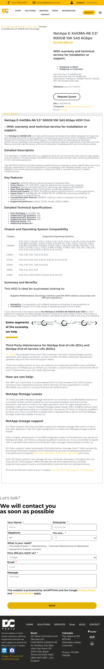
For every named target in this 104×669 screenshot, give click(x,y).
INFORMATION (68, 11)
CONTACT (45, 14)
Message (12, 572)
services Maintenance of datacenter (69, 546)
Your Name (14, 522)
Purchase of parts (19, 546)
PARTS (55, 11)
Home (4, 26)
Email (11, 562)
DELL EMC (55, 453)
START (18, 11)
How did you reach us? (21, 552)
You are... (58, 533)
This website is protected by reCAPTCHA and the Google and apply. (51, 592)
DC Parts (10, 354)
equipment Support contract (25, 549)
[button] (100, 12)
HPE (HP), (44, 453)
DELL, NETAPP (69, 453)
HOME (29, 624)
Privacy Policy (86, 590)
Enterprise (59, 522)
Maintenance (39, 546)
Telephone (13, 532)
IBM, (36, 453)
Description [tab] (11, 113)
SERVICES (43, 11)
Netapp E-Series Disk (27, 26)
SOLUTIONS (30, 11)
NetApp (63, 110)
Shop (72, 624)
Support (80, 2)
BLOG (82, 624)
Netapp (12, 26)
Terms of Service (23, 593)
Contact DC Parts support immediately (72, 470)
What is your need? (19, 543)
